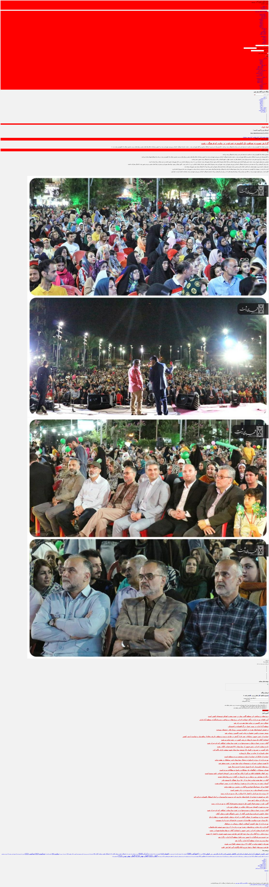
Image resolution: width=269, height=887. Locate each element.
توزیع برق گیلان (134, 854)
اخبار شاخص (256, 137)
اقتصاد (261, 20)
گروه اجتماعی (259, 78)
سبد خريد (261, 74)
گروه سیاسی (260, 81)
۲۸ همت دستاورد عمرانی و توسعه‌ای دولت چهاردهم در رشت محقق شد (243, 763)
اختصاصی (263, 28)
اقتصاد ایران (156, 854)
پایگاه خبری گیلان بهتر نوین (241, 883)
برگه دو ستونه (259, 75)
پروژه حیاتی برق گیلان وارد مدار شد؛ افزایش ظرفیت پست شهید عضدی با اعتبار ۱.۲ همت (237, 834)
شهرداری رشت (11, 854)
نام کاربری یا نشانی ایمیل (262, 48)
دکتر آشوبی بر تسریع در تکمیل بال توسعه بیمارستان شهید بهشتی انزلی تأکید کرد (240, 750)
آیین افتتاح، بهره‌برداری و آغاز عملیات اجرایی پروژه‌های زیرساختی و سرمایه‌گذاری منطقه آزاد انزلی (233, 720)
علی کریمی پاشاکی (258, 856)
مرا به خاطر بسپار (262, 53)
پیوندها (264, 6)
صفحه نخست (262, 14)
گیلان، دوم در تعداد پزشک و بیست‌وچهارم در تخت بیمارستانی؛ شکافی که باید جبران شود (237, 743)
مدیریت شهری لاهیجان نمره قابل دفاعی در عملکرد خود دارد (247, 807)
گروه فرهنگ (260, 82)
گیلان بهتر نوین (126, 856)
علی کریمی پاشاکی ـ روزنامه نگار (230, 856)
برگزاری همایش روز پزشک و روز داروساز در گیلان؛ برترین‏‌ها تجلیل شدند (243, 777)
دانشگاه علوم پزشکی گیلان (118, 854)
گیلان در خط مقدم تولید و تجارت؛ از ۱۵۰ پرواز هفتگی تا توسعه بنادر (245, 780)
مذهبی (261, 24)
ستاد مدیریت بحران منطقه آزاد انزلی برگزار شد (251, 841)
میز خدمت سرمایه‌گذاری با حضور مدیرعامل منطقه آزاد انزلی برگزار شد (243, 837)
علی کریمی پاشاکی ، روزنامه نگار (244, 856)
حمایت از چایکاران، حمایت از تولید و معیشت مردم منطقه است (246, 757)
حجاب (128, 854)
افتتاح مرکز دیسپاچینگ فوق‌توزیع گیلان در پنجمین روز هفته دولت (246, 787)
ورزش (261, 27)
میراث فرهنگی (187, 856)
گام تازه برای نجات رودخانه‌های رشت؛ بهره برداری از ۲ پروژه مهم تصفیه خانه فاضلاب (238, 827)
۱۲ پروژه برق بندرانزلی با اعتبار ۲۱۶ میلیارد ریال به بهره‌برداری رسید (244, 793)
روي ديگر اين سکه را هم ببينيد (258, 800)
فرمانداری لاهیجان (218, 856)
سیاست (40, 854)
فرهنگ (261, 23)
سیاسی (261, 21)
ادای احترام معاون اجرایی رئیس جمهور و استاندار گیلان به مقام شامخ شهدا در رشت (239, 830)
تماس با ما (260, 71)
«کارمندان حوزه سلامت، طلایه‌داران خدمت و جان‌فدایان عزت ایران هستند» (242, 820)
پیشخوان (245, 137)
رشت (69, 854)
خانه (265, 859)
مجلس (202, 856)
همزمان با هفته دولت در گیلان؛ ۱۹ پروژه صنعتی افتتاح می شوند (246, 844)
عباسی (265, 856)
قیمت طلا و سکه (262, 865)
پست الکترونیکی (246, 701)
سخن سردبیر (263, 15)
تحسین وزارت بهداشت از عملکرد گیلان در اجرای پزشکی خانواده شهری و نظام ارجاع (238, 817)
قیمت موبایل (263, 867)
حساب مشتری (259, 69)
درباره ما (264, 9)
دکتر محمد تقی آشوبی (77, 854)
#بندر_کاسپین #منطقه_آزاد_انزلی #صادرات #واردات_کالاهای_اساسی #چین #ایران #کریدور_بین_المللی (235, 854)
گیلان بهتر (141, 856)
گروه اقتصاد (260, 79)
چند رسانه (263, 65)
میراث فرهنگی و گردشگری (178, 856)
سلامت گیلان (48, 854)
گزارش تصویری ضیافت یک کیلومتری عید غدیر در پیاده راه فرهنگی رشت (234, 143)
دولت (91, 854)
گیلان (264, 29)
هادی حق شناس (167, 856)
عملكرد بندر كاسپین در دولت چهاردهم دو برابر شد (251, 723)
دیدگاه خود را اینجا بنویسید (249, 698)
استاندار (184, 854)
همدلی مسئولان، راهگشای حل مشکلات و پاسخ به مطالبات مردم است (244, 770)
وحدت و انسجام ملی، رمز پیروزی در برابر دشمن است (249, 790)
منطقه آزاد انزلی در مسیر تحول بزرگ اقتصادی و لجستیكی (248, 726)
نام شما (248, 699)
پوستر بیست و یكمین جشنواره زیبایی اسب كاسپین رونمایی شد (246, 733)
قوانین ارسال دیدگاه (264, 702)
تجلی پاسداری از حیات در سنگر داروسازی (253, 753)
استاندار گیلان (177, 854)
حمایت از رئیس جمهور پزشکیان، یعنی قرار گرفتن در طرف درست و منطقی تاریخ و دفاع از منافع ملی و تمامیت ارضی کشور (225, 736)
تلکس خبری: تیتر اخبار (260, 868)
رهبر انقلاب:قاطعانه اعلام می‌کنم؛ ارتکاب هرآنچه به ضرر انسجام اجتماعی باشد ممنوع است (236, 773)
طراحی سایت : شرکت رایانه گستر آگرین (259, 884)
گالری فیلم (263, 32)
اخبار (264, 58)
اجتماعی (261, 19)
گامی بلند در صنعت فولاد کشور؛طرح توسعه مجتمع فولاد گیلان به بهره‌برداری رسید (239, 804)
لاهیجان (208, 856)
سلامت (55, 854)
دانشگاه (261, 25)
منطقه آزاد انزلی (195, 856)
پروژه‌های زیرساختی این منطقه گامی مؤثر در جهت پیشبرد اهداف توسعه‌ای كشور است (238, 716)
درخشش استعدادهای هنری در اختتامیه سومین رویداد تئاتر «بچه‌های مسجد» (242, 730)
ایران (143, 854)
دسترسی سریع (262, 70)
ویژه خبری (263, 18)
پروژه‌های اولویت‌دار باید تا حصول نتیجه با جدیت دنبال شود (248, 767)
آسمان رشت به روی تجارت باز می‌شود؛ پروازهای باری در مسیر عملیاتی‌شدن (241, 783)
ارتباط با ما (263, 7)
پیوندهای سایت (259, 73)
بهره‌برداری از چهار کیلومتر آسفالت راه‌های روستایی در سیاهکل (246, 824)
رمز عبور (266, 50)
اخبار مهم (263, 16)
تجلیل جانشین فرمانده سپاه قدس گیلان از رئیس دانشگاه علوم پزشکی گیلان (242, 814)
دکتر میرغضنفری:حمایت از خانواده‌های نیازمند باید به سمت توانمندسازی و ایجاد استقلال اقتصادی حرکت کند (231, 797)
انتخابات (150, 854)
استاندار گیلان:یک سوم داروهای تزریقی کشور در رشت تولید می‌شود (244, 740)
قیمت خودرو (263, 864)
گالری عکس (263, 33)
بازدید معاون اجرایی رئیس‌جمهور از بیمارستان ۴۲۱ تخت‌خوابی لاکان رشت (242, 747)
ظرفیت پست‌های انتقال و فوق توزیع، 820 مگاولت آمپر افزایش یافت (244, 847)
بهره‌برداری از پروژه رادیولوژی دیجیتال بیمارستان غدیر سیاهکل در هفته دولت (241, 760)
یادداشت (264, 31)
